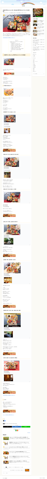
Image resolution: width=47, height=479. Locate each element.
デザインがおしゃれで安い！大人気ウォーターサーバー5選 (38, 45)
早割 (16, 423)
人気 (12, 423)
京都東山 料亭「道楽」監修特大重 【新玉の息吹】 (16, 44)
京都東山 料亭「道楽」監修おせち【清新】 (16, 45)
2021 (6, 423)
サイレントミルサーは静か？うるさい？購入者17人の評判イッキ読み (38, 47)
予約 (10, 423)
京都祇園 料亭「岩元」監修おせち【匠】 (15, 43)
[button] (43, 73)
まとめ (11, 50)
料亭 (14, 423)
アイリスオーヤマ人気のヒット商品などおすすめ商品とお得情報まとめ (38, 40)
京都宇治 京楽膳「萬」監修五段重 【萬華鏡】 (16, 49)
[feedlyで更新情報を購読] (16, 430)
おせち (8, 423)
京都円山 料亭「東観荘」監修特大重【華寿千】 (16, 46)
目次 (15, 40)
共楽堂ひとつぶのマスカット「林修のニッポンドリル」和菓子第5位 (38, 42)
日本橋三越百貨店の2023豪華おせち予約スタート (9, 37)
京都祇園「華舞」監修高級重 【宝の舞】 (15, 47)
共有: (11, 51)
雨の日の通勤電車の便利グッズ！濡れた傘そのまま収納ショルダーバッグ (38, 49)
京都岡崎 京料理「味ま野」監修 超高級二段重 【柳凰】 (17, 48)
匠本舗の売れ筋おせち (13, 42)
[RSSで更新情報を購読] (17, 430)
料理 (4, 423)
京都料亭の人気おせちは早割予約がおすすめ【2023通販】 (16, 41)
